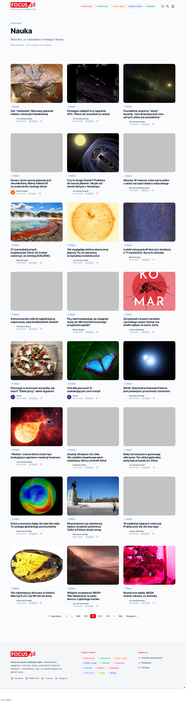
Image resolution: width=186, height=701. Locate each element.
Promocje (114, 668)
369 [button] (78, 616)
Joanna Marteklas (136, 329)
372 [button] (100, 616)
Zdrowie (151, 6)
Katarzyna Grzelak (136, 396)
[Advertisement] (93, 695)
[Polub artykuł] (41, 121)
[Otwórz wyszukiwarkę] (168, 6)
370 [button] (86, 616)
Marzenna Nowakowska (139, 188)
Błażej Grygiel (22, 260)
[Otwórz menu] (172, 6)
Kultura (101, 668)
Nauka (113, 673)
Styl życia (89, 673)
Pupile (102, 673)
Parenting (119, 663)
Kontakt (145, 667)
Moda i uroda (136, 6)
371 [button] (93, 616)
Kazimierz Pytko (79, 465)
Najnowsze (87, 6)
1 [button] (66, 616)
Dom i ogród (118, 6)
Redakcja (146, 662)
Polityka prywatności (152, 657)
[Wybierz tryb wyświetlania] (163, 6)
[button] (54, 616)
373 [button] (107, 616)
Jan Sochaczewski (24, 119)
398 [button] (120, 616)
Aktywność (103, 6)
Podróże (88, 668)
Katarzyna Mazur (23, 326)
